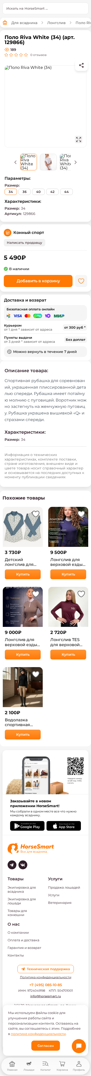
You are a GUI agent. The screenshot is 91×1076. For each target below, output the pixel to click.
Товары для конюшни (17, 913)
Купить (23, 574)
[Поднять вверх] (15, 162)
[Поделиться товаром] (81, 65)
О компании (18, 932)
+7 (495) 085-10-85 (45, 985)
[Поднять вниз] (75, 162)
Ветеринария (60, 903)
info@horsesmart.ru (45, 996)
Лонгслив (56, 23)
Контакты (16, 955)
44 (66, 192)
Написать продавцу (24, 243)
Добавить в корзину (38, 280)
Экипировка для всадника (22, 889)
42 (52, 192)
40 (38, 192)
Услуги (53, 895)
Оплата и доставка (23, 940)
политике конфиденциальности (38, 1034)
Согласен (45, 1046)
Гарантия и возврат (24, 948)
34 (11, 192)
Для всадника (24, 23)
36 (24, 192)
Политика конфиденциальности (45, 977)
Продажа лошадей (64, 887)
